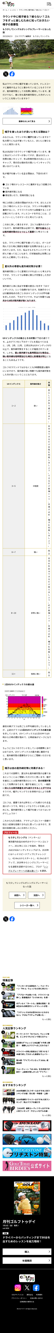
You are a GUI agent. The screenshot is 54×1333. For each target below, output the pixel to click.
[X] (6, 74)
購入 (27, 1251)
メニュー (49, 4)
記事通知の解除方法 (27, 1301)
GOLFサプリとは (17, 1294)
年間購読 (27, 1260)
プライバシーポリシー (19, 1298)
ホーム (5, 10)
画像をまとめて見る (27, 121)
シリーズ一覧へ (27, 905)
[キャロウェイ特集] (27, 1139)
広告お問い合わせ (36, 1298)
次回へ (36, 895)
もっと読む (46, 1019)
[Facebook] (12, 74)
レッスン (13, 10)
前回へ (17, 895)
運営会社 (30, 1294)
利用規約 (39, 1294)
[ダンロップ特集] (27, 1125)
